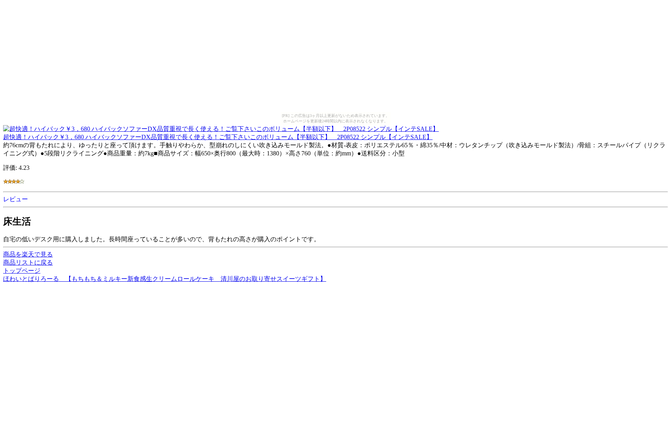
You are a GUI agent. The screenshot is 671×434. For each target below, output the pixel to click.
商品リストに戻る (28, 262)
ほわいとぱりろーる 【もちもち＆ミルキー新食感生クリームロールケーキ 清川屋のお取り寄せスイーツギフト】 (164, 278)
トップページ (21, 270)
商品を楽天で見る (28, 254)
